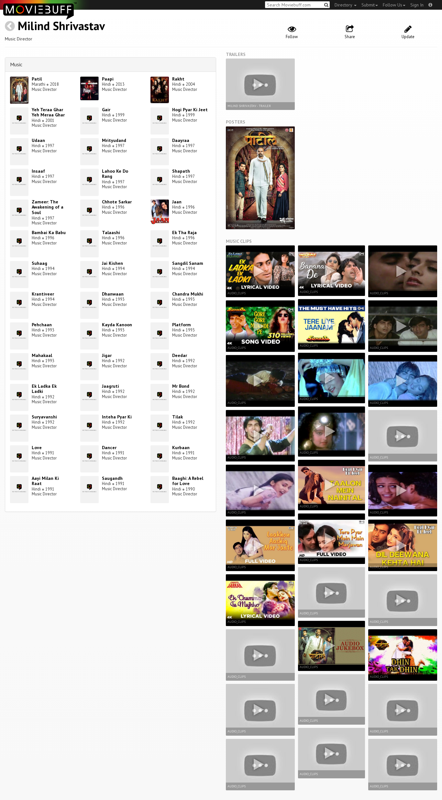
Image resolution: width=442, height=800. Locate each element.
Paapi (108, 79)
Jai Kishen (112, 263)
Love (37, 447)
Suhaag (39, 263)
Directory (344, 5)
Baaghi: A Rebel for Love (187, 481)
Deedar (179, 355)
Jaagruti (110, 386)
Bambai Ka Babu (49, 232)
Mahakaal (42, 355)
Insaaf (38, 171)
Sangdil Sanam (187, 263)
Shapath (181, 171)
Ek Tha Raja (184, 232)
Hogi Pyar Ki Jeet (190, 110)
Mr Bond (180, 386)
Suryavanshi (44, 417)
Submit (368, 5)
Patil (37, 79)
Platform (181, 325)
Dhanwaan (113, 294)
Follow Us (392, 5)
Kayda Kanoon (117, 325)
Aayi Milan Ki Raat (45, 481)
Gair (106, 110)
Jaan (177, 202)
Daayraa (180, 140)
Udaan (38, 140)
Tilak (177, 417)
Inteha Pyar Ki (117, 417)
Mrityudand (114, 140)
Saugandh (112, 478)
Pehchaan (42, 325)
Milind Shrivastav (61, 25)
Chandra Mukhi (187, 294)
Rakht (178, 79)
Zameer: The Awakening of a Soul (47, 207)
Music (16, 64)
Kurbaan (181, 447)
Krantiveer (43, 294)
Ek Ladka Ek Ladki (44, 389)
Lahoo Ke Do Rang (115, 173)
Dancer (109, 447)
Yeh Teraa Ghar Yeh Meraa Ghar (48, 112)
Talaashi (111, 232)
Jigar (107, 355)
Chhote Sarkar (117, 202)
